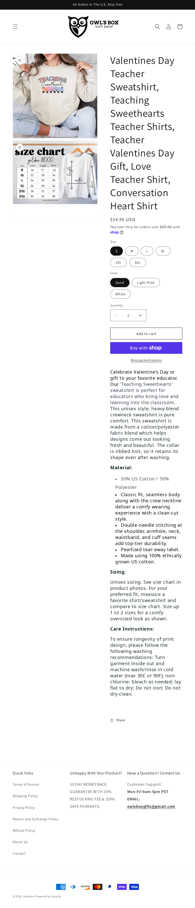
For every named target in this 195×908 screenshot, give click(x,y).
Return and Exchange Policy (35, 819)
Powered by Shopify (48, 896)
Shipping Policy (25, 796)
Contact (19, 853)
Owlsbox (29, 896)
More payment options (146, 360)
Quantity (116, 305)
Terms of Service (26, 784)
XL (163, 251)
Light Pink (146, 282)
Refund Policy (24, 830)
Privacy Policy (24, 807)
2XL (119, 262)
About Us (20, 842)
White (120, 294)
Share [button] (120, 720)
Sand (120, 282)
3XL (138, 262)
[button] (15, 26)
